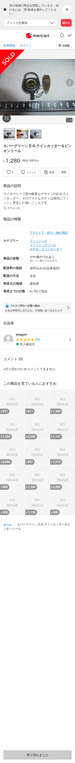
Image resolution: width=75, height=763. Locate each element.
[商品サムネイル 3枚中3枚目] (36, 134)
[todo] (69, 35)
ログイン (26, 45)
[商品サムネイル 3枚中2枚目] (22, 134)
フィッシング (38, 241)
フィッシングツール (43, 245)
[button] (62, 36)
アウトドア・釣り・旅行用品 (49, 232)
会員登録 (9, 45)
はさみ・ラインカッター (46, 249)
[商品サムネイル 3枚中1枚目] (9, 134)
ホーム (7, 524)
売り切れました (38, 755)
